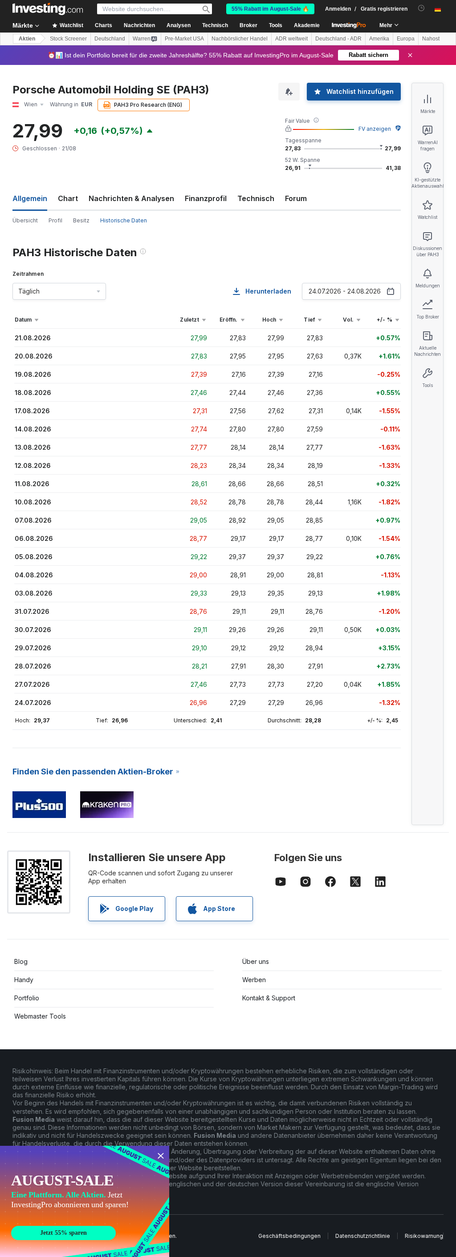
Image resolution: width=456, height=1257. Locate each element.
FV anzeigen (374, 128)
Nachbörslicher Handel (240, 39)
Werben (254, 979)
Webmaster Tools (40, 1016)
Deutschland (109, 39)
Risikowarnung (424, 1236)
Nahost (431, 39)
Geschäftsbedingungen (289, 1236)
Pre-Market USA (184, 39)
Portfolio (26, 998)
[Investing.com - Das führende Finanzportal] (47, 9)
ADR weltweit (291, 39)
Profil (55, 220)
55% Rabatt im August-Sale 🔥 (270, 9)
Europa (406, 39)
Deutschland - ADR (338, 39)
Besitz (81, 220)
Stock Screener (68, 39)
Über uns (255, 961)
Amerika (379, 39)
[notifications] (421, 8)
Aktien (27, 39)
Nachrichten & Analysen (131, 198)
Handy (23, 979)
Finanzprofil (206, 198)
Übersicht (25, 220)
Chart (68, 198)
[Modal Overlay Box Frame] (84, 1201)
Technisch (255, 198)
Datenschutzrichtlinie (362, 1236)
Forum (296, 198)
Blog (21, 961)
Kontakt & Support (268, 998)
